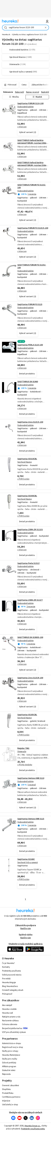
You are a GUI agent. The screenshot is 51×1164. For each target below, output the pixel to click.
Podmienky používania (11, 970)
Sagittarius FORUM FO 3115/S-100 (32, 228)
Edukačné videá (8, 1070)
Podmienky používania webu (33, 1128)
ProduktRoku (7, 1093)
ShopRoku (6, 1089)
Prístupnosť (7, 994)
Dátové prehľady (9, 1062)
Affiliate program (9, 1066)
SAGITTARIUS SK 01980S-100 (30, 637)
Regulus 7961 (23, 748)
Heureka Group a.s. (32, 1125)
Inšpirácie (6, 1100)
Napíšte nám (25, 928)
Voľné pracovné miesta (11, 974)
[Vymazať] (45, 27)
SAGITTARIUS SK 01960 (27, 381)
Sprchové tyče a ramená (27, 862)
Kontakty (6, 967)
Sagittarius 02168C (26, 859)
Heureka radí (7, 1013)
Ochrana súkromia (9, 1024)
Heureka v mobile (9, 1009)
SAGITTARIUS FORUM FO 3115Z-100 (31, 186)
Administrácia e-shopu (11, 1043)
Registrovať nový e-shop (12, 1047)
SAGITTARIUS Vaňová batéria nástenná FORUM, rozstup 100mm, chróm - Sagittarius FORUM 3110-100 (32, 144)
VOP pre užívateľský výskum (14, 1032)
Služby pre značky (9, 1058)
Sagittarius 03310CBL (27, 458)
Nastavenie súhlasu (10, 1020)
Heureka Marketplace (11, 1055)
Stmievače (21, 751)
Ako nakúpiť (7, 1005)
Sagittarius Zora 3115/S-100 (30, 422)
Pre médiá (6, 978)
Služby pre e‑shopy (10, 1051)
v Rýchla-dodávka (24, 764)
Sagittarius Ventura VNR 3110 (30, 778)
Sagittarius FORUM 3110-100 (30, 103)
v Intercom (22, 126)
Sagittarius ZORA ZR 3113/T (30, 600)
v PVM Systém (23, 479)
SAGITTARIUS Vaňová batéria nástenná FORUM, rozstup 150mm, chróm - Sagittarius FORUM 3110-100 (32, 166)
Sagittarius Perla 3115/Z (28, 563)
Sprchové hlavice (24, 462)
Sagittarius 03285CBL (27, 714)
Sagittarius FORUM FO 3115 (29, 304)
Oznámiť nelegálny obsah (12, 990)
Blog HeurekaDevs (10, 986)
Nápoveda (6, 1074)
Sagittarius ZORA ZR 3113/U (30, 529)
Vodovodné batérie (25, 106)
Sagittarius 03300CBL (27, 495)
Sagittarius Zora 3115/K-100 (30, 677)
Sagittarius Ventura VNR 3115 (30, 818)
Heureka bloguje (9, 982)
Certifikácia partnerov (11, 1097)
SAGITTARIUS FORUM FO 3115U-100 (31, 266)
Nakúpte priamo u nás (11, 1016)
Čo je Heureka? (8, 963)
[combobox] (25, 27)
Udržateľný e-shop (10, 1104)
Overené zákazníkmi (10, 1085)
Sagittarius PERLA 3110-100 (30, 344)
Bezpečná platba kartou (12, 1028)
